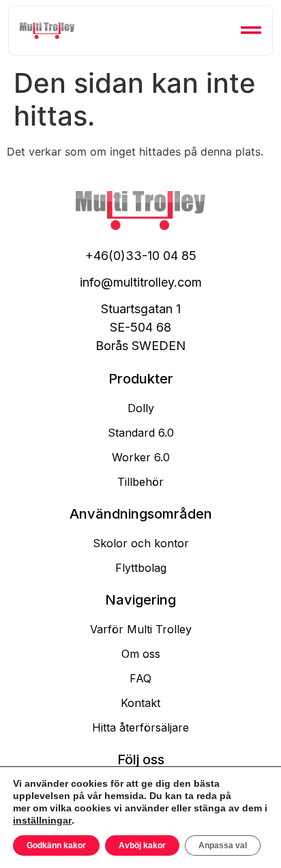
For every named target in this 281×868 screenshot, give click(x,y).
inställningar (42, 820)
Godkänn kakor (56, 845)
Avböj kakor (142, 845)
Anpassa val (222, 845)
